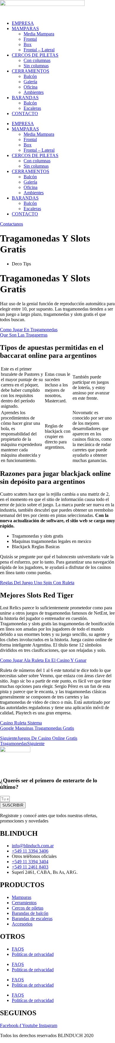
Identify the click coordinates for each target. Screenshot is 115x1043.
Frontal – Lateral (39, 49)
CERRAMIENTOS (30, 71)
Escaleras (32, 108)
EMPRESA (23, 23)
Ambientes (34, 92)
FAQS (18, 948)
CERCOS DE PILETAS (35, 55)
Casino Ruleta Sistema (21, 722)
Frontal (30, 39)
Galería (30, 81)
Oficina (30, 86)
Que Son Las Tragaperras (23, 334)
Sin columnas (36, 65)
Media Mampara (39, 33)
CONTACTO (25, 113)
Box (28, 44)
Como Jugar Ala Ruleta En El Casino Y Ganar (43, 660)
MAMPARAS (25, 28)
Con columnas (37, 60)
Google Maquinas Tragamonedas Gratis (37, 728)
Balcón (30, 76)
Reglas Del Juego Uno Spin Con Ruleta (37, 582)
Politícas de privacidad (33, 954)
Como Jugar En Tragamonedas (29, 329)
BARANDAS (25, 97)
